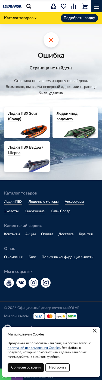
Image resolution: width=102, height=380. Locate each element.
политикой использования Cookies (34, 347)
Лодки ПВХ (13, 202)
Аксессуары (74, 202)
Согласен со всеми (26, 367)
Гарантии (86, 234)
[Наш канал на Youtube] (9, 283)
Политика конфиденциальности (67, 257)
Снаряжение (35, 211)
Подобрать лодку (79, 18)
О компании (13, 257)
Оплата (47, 234)
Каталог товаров (18, 18)
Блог (32, 257)
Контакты (12, 234)
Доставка (65, 234)
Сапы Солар (60, 211)
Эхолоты (11, 211)
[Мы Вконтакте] (21, 283)
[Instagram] (33, 283)
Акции (30, 234)
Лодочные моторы (43, 202)
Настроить (57, 367)
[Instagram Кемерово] (46, 283)
